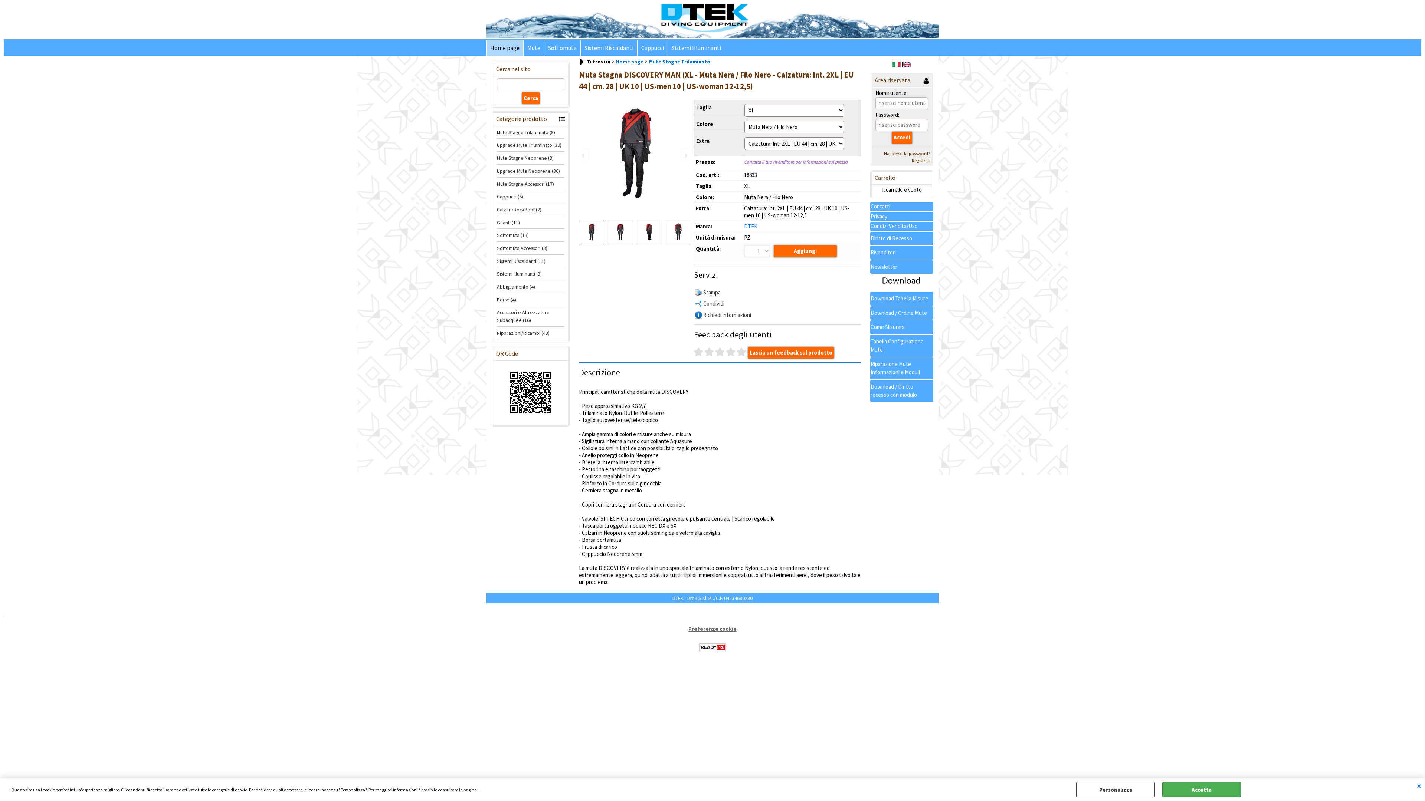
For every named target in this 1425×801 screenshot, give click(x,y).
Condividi (713, 303)
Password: (887, 114)
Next (685, 155)
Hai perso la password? (907, 153)
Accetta (1202, 789)
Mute (533, 48)
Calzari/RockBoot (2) (519, 209)
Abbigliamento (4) (516, 286)
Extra (703, 140)
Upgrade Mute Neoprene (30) (528, 171)
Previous (584, 155)
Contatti (880, 206)
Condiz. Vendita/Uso (894, 226)
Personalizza (1115, 789)
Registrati (921, 160)
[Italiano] (896, 65)
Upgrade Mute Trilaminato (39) (529, 145)
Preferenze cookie (712, 628)
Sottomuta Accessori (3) (522, 248)
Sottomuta (562, 48)
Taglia (704, 107)
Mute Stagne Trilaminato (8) (526, 132)
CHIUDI (1419, 786)
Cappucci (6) (510, 196)
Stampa (712, 292)
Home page (505, 48)
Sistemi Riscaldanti (608, 48)
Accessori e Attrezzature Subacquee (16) (523, 316)
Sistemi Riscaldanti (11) (521, 261)
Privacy (879, 216)
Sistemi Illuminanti (696, 48)
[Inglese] (907, 65)
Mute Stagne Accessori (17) (525, 184)
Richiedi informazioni (727, 315)
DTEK (750, 226)
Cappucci (652, 48)
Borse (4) (506, 299)
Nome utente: (891, 92)
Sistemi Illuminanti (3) (519, 273)
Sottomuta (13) (513, 235)
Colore (704, 124)
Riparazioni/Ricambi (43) (523, 333)
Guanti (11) (508, 222)
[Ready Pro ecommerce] (712, 647)
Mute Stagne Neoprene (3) (525, 158)
